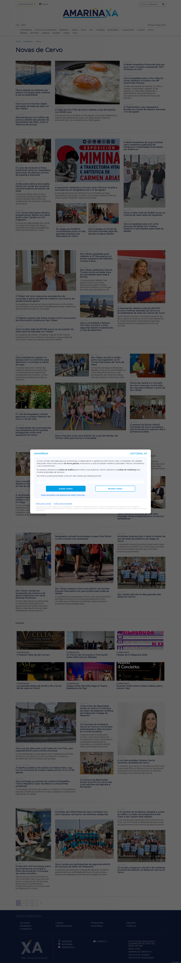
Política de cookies (43, 503)
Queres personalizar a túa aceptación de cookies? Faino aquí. (63, 495)
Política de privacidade (63, 503)
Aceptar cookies (66, 489)
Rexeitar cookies (115, 489)
